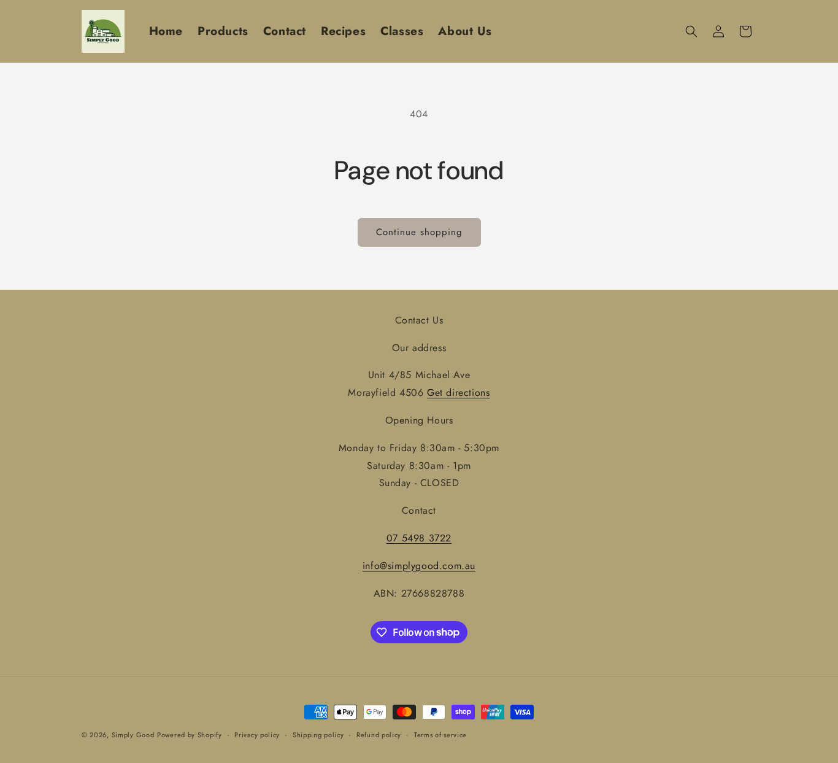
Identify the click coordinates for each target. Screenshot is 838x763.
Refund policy (378, 734)
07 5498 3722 (419, 538)
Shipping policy (318, 734)
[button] (691, 31)
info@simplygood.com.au (419, 566)
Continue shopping (419, 232)
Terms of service (440, 734)
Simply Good (133, 735)
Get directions (458, 392)
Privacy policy (257, 734)
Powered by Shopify (189, 735)
